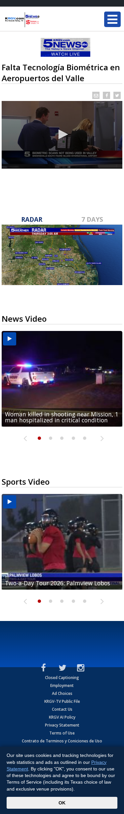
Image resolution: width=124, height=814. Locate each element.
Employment (62, 685)
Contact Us (62, 709)
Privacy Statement (62, 725)
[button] (62, 134)
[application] (62, 135)
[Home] (44, 20)
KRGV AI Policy (62, 717)
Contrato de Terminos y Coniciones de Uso (62, 741)
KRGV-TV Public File (62, 701)
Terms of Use (62, 733)
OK (62, 802)
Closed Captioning (62, 677)
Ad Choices (62, 693)
